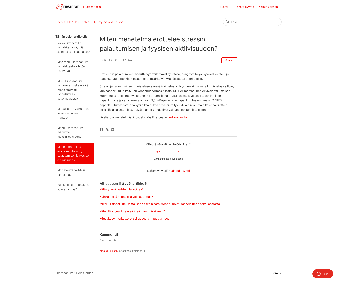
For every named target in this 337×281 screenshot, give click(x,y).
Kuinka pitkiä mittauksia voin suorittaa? (73, 187)
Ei (179, 151)
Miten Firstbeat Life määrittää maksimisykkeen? (70, 132)
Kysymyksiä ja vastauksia (108, 22)
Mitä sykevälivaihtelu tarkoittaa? (71, 172)
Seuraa (229, 60)
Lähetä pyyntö (244, 6)
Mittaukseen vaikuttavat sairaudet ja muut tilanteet (73, 113)
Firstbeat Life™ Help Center (72, 22)
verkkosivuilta (177, 117)
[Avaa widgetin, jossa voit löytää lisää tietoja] (322, 274)
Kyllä (158, 151)
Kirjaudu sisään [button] (268, 6)
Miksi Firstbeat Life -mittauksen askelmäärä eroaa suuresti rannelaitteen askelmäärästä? (72, 89)
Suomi (224, 6)
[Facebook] (101, 129)
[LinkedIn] (112, 129)
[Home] (67, 7)
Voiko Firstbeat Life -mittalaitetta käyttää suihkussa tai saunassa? (73, 47)
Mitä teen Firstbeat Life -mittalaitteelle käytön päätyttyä (73, 66)
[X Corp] (107, 129)
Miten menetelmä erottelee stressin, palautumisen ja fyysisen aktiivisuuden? (73, 153)
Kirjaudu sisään (109, 250)
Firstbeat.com (92, 6)
